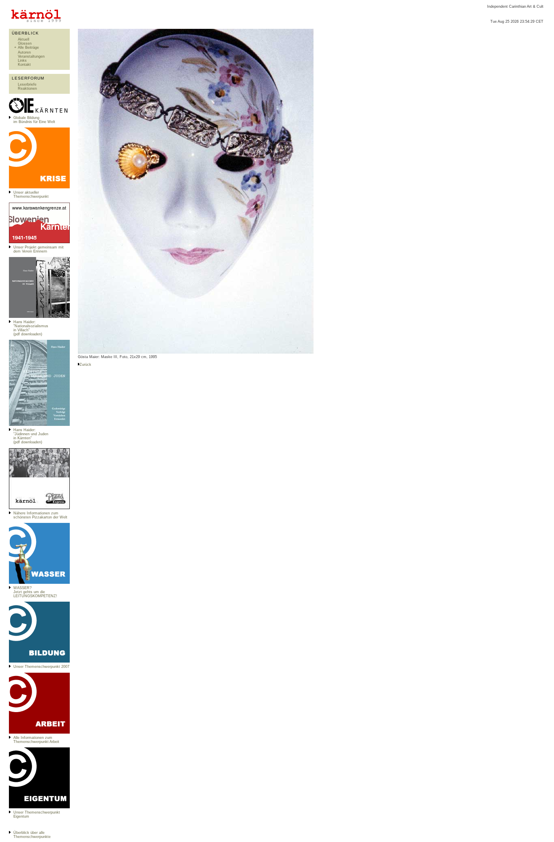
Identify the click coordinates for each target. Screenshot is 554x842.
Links (22, 60)
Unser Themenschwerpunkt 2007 (41, 667)
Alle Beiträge (28, 47)
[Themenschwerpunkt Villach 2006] (39, 732)
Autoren (24, 52)
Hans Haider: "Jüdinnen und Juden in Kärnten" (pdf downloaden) (30, 436)
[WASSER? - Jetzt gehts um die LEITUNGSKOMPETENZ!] (39, 583)
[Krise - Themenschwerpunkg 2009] (39, 187)
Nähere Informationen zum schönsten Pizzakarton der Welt (40, 515)
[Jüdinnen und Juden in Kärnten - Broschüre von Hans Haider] (39, 425)
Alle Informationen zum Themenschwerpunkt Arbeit (36, 740)
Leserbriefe (27, 84)
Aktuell (23, 39)
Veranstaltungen (31, 56)
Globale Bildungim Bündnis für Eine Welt (34, 120)
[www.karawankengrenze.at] (39, 242)
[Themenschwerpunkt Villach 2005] (39, 807)
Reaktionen (27, 88)
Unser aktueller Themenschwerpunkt (31, 194)
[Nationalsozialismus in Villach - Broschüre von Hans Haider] (39, 317)
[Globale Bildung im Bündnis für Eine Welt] (39, 112)
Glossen (25, 43)
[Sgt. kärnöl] (39, 508)
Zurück (85, 365)
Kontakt (24, 65)
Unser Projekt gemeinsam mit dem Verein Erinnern (38, 249)
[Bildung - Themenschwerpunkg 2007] (39, 661)
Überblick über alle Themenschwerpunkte (32, 835)
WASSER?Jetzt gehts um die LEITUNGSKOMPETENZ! (35, 592)
